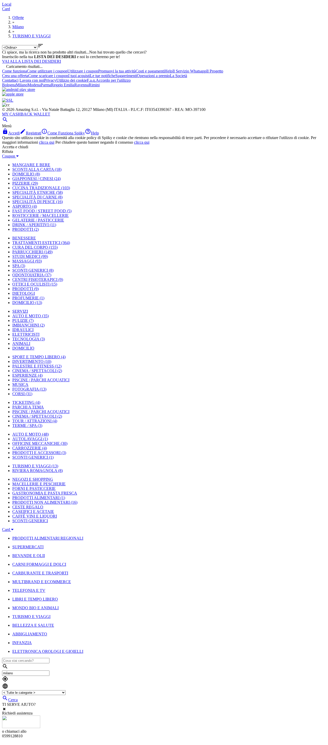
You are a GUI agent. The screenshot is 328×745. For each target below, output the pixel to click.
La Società (178, 76)
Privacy (50, 80)
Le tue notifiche (102, 76)
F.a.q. (91, 80)
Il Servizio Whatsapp (189, 71)
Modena (34, 85)
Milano (21, 85)
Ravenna (81, 85)
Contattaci (10, 80)
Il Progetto (214, 71)
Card (6, 9)
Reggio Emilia (62, 85)
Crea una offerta (15, 76)
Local (6, 4)
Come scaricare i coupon (48, 76)
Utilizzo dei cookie (71, 80)
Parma (46, 85)
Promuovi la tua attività (117, 71)
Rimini (94, 85)
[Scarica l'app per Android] (18, 89)
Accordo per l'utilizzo (113, 80)
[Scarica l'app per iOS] (13, 94)
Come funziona (14, 71)
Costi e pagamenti (150, 71)
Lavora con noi (31, 80)
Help (168, 71)
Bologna (9, 85)
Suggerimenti (126, 76)
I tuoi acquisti (79, 76)
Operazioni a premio (153, 76)
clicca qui (46, 142)
